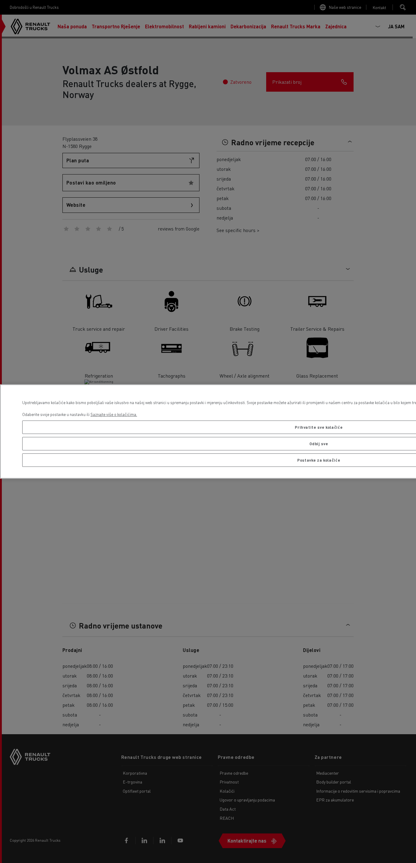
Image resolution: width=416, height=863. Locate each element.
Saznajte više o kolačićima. (113, 414)
